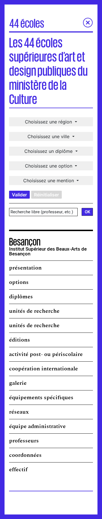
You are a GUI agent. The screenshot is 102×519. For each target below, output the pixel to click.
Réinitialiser (46, 194)
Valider (19, 194)
